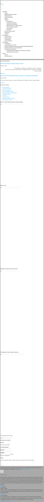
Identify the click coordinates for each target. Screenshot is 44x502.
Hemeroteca (7, 32)
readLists (6, 33)
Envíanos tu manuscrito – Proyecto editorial (13, 47)
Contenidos (5, 11)
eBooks (6, 54)
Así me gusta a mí (6, 96)
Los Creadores (5, 42)
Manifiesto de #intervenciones (11, 14)
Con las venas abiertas (7, 89)
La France (4, 95)
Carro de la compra (8, 56)
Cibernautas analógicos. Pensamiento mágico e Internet (11, 63)
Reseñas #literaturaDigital (12, 24)
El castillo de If (10, 21)
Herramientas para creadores (10, 49)
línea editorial (7, 43)
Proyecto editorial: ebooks (10, 31)
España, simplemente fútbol (8, 91)
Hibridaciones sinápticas (11, 22)
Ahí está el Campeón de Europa (9, 98)
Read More (2, 73)
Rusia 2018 (9, 29)
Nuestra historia (8, 37)
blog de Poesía (10, 28)
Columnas (7, 19)
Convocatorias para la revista (10, 44)
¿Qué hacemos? (8, 39)
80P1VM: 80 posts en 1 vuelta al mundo (14, 25)
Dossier (6, 18)
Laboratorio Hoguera (9, 17)
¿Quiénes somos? (8, 36)
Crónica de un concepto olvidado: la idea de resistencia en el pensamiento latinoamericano (19, 75)
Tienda (4, 53)
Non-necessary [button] (3, 493)
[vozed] (2, 4)
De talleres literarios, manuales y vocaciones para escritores (18, 50)
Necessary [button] (2, 485)
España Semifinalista (7, 94)
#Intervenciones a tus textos (12, 51)
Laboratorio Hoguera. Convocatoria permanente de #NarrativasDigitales (19, 46)
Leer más (27, 469)
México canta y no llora (7, 99)
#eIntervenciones (8, 15)
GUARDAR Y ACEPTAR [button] (5, 500)
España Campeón (6, 87)
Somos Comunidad (8, 40)
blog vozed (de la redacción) (12, 26)
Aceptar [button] (23, 469)
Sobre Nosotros (6, 35)
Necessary (4, 487)
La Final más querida (7, 88)
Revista (6, 12)
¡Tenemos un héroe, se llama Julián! (10, 92)
